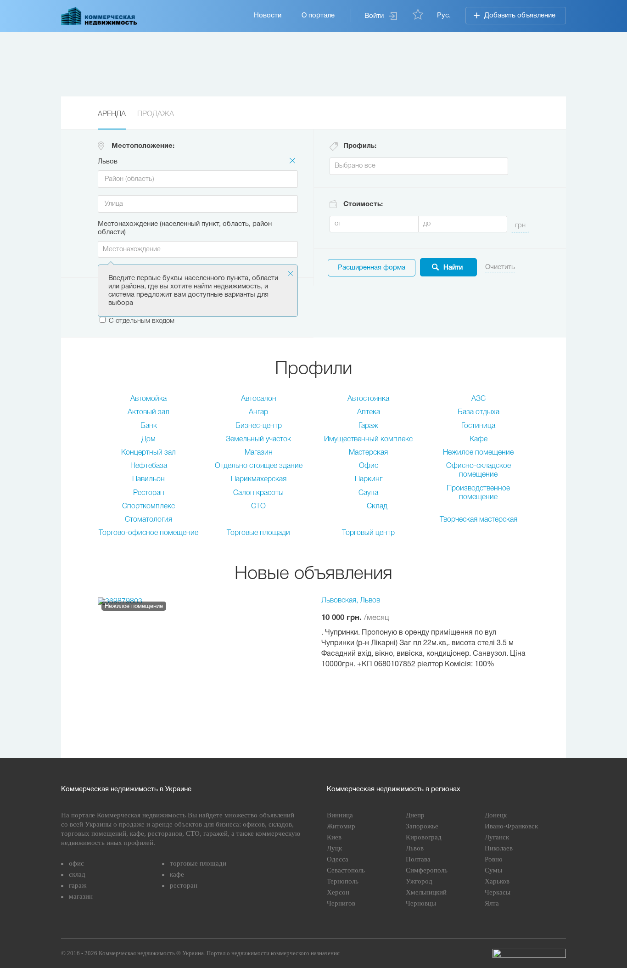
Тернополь (342, 881)
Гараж (368, 426)
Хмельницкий (426, 892)
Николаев (499, 848)
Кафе (478, 439)
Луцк (334, 848)
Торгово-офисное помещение (148, 533)
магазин (81, 896)
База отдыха (478, 412)
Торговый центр (368, 533)
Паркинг (368, 479)
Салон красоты (258, 493)
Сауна (368, 493)
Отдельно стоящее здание (258, 466)
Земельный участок (258, 439)
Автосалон (258, 399)
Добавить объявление (519, 15)
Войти (374, 16)
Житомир (341, 826)
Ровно (494, 859)
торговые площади (198, 863)
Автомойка (148, 399)
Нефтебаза (148, 466)
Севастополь (346, 870)
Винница (340, 815)
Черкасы (497, 892)
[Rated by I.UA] (529, 953)
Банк (148, 426)
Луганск (497, 837)
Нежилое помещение (478, 453)
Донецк (496, 815)
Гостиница (478, 426)
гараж (77, 885)
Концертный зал (148, 453)
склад (77, 874)
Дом (148, 439)
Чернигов (341, 903)
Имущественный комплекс (368, 439)
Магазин (259, 453)
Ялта (492, 903)
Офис (368, 466)
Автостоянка (368, 399)
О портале (318, 15)
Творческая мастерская (478, 520)
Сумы (493, 870)
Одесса (337, 859)
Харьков (497, 881)
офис (76, 863)
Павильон (148, 479)
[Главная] (99, 16)
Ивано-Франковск (511, 826)
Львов (415, 848)
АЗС (478, 399)
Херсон (338, 892)
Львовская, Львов (350, 600)
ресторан (183, 885)
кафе (177, 874)
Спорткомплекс (148, 506)
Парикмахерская (258, 479)
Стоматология (148, 520)
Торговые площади (258, 533)
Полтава (418, 859)
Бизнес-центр (258, 426)
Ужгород (419, 881)
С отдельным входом (141, 321)
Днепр (415, 815)
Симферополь (427, 870)
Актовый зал (148, 412)
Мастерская (368, 453)
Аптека (368, 412)
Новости (267, 15)
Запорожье (422, 826)
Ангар (258, 412)
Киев (334, 837)
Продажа (155, 114)
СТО (258, 506)
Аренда (112, 114)
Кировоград (424, 837)
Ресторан (148, 493)
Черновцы (421, 903)
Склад (377, 506)
